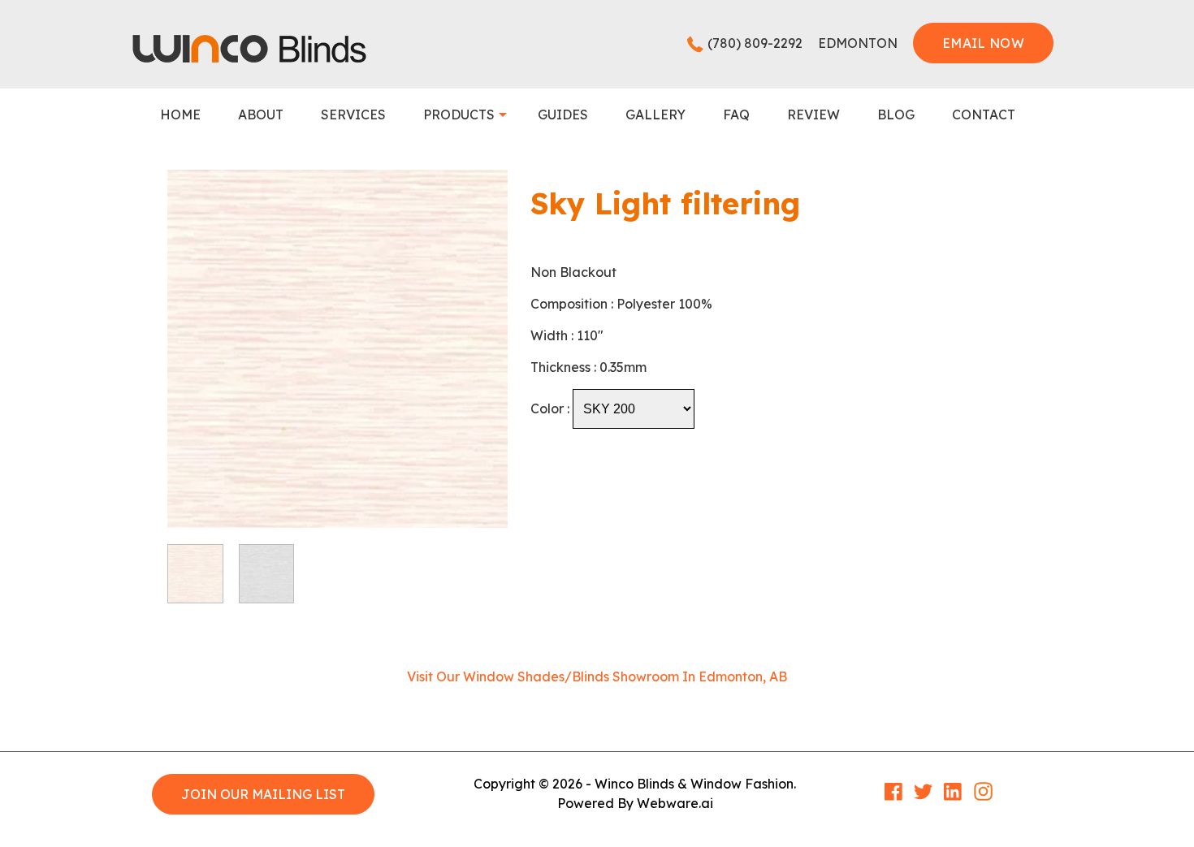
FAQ (736, 114)
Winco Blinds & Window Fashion (694, 784)
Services (353, 114)
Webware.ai (675, 803)
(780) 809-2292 (754, 43)
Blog (896, 114)
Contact (983, 114)
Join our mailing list (263, 794)
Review (813, 114)
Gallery (655, 114)
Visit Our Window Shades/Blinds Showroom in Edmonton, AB (597, 676)
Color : (549, 408)
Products (459, 114)
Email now (983, 43)
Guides (563, 114)
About (260, 114)
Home (180, 114)
